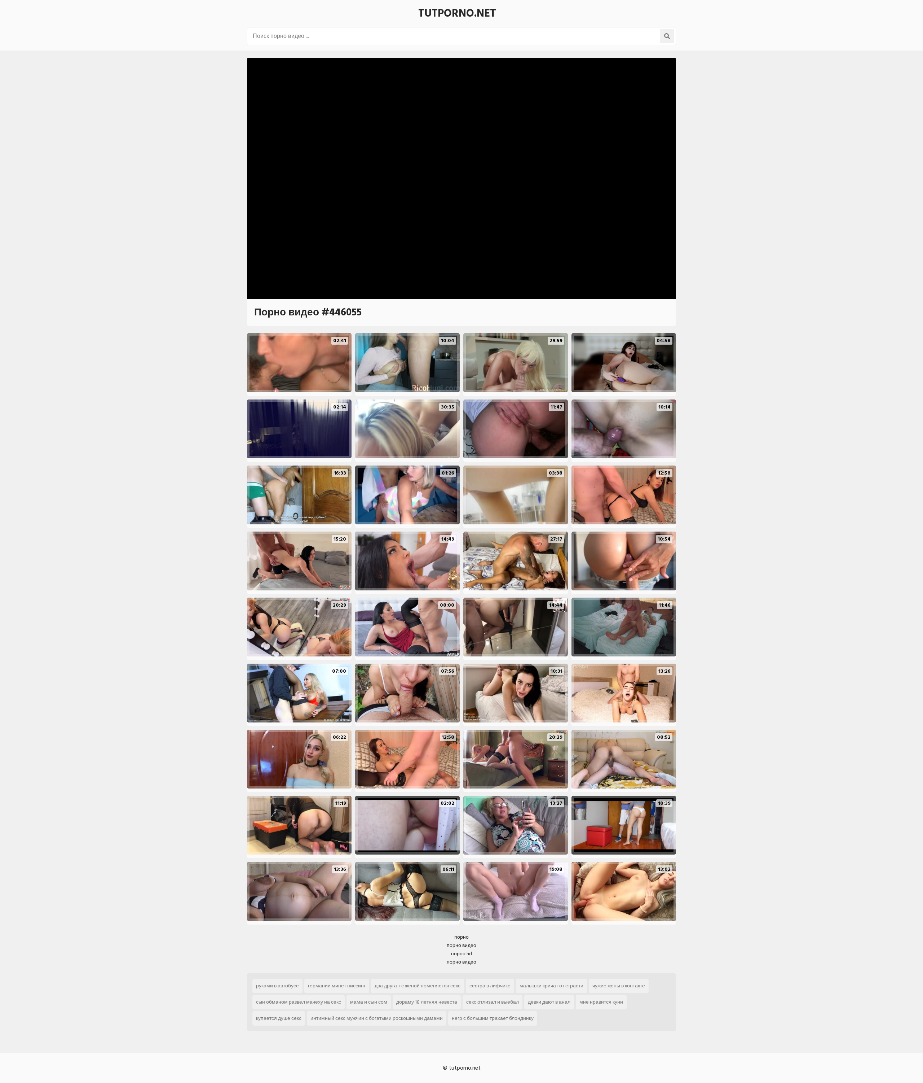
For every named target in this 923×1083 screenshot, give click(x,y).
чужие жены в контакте (618, 986)
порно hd (461, 953)
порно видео (461, 945)
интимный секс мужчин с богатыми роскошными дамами (376, 1018)
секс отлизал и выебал (492, 1002)
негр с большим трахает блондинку (493, 1018)
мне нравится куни (601, 1002)
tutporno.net (457, 13)
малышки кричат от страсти (551, 986)
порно (461, 937)
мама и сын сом (368, 1002)
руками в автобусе (277, 986)
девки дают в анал (549, 1002)
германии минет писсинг (337, 986)
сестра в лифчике (490, 986)
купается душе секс (278, 1018)
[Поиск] (667, 36)
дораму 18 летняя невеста (426, 1002)
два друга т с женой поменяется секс (417, 986)
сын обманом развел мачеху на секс (298, 1002)
